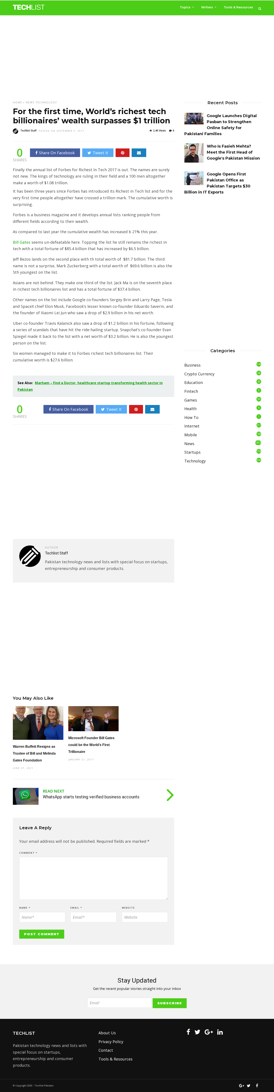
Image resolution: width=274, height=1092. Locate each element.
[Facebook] (188, 1032)
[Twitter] (197, 1032)
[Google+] (209, 1032)
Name (24, 907)
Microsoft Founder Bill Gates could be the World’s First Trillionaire (91, 745)
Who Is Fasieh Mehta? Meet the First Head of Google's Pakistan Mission (233, 152)
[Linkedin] (220, 1032)
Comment (28, 852)
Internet (192, 426)
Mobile (190, 434)
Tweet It (100, 152)
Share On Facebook (57, 152)
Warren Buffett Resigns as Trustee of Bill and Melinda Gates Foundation (34, 753)
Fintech (191, 391)
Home (17, 102)
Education (193, 382)
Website (128, 907)
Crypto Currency (199, 373)
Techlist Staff (28, 130)
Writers (207, 7)
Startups (192, 452)
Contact (105, 1050)
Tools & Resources (238, 7)
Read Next (53, 791)
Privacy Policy (110, 1041)
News (30, 102)
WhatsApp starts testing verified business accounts (91, 796)
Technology (46, 102)
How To (191, 417)
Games (190, 400)
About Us (107, 1032)
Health (190, 408)
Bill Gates (21, 242)
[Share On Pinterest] (123, 152)
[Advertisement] (137, 54)
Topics (185, 7)
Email (76, 907)
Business (192, 365)
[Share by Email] (139, 152)
